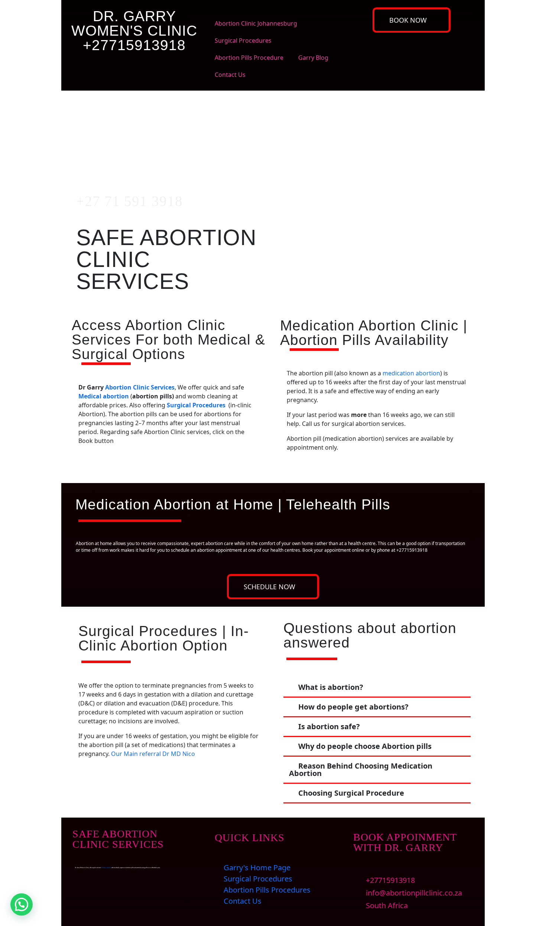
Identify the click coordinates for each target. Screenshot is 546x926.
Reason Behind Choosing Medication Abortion (360, 769)
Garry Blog (313, 57)
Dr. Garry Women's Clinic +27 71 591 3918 (129, 134)
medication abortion (411, 373)
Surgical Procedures (243, 40)
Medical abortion (103, 396)
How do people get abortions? (353, 707)
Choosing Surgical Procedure (351, 793)
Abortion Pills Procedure (249, 57)
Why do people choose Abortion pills (365, 746)
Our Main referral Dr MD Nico (153, 754)
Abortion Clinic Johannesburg (256, 23)
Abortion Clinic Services (140, 387)
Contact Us (230, 75)
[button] (377, 688)
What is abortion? (330, 687)
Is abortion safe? (329, 726)
